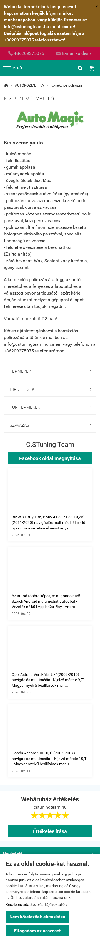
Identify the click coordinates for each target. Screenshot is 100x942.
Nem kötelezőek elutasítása (37, 916)
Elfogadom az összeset (37, 930)
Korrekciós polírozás (66, 85)
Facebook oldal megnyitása (50, 458)
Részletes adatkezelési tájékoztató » (37, 904)
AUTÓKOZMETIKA (29, 85)
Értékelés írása (50, 831)
